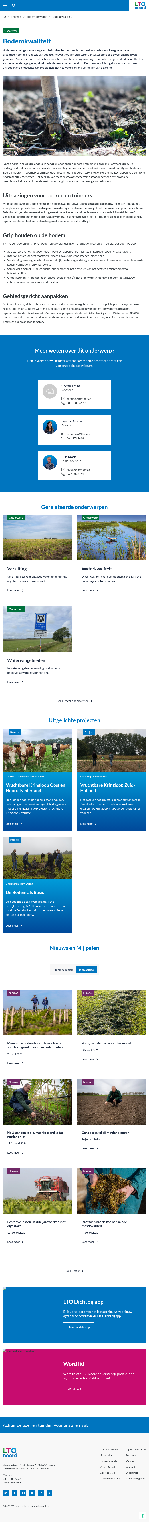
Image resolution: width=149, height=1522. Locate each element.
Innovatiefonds (108, 1461)
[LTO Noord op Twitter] (49, 1493)
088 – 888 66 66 (12, 1478)
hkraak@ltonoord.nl (79, 469)
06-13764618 (75, 438)
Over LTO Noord (109, 1449)
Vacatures (131, 1461)
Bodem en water (36, 16)
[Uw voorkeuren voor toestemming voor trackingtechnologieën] (142, 1515)
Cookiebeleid (107, 1472)
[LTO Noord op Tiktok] (41, 1493)
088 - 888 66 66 (76, 403)
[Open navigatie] (5, 5)
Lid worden (106, 1455)
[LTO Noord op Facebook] (14, 1493)
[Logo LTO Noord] (140, 5)
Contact (130, 1466)
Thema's (16, 16)
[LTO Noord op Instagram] (23, 1493)
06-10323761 (75, 474)
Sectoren (131, 1455)
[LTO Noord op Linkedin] (6, 1493)
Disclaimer (132, 1472)
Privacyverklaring (110, 1478)
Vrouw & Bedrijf (109, 1466)
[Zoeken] (13, 5)
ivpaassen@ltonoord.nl (81, 434)
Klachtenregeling (135, 1478)
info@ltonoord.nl (12, 1482)
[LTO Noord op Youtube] (32, 1493)
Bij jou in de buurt (136, 1449)
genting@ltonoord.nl (79, 398)
